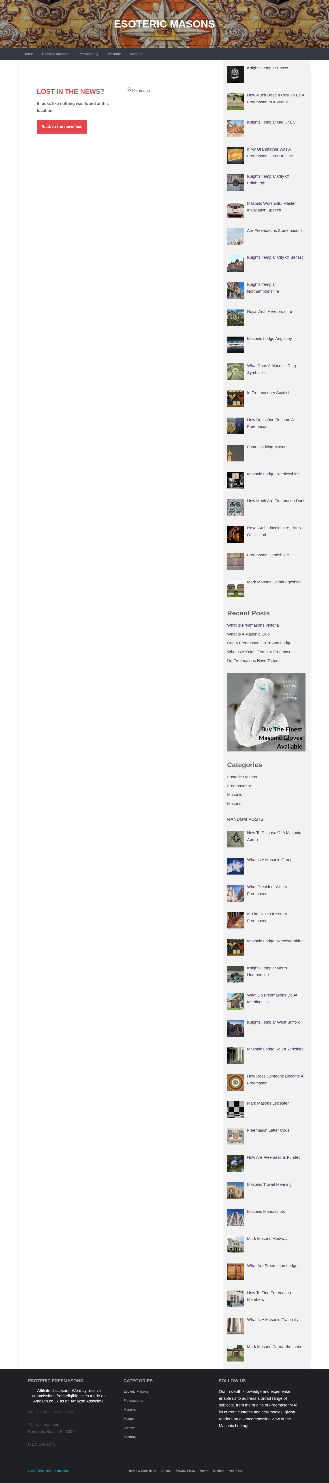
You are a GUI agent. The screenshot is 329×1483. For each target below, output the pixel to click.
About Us (235, 1470)
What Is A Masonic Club (248, 634)
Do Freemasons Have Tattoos (253, 660)
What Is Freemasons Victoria (253, 625)
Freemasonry (87, 54)
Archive (129, 1428)
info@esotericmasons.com (51, 1411)
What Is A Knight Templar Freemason (260, 652)
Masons (136, 54)
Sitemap (130, 1437)
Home (28, 54)
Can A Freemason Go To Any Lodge (259, 643)
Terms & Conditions (142, 1470)
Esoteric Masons (164, 24)
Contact (165, 1470)
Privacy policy (185, 1470)
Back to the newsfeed (62, 126)
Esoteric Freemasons (54, 1470)
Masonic (114, 54)
